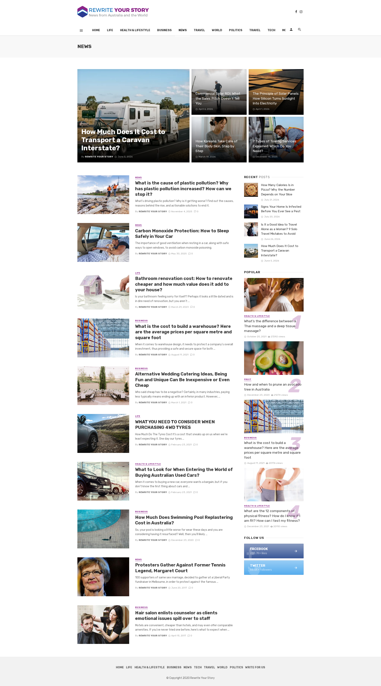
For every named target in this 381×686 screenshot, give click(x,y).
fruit (247, 379)
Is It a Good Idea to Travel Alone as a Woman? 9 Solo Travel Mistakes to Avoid (279, 229)
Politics (235, 30)
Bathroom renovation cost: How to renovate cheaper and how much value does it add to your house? (183, 284)
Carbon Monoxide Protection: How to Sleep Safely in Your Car (182, 233)
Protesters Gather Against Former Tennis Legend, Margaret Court (180, 568)
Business (164, 30)
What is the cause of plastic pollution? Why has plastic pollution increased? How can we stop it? (183, 188)
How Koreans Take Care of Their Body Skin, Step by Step (216, 146)
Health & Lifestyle (135, 30)
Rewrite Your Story (99, 156)
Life (110, 30)
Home (96, 30)
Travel (199, 30)
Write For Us (255, 667)
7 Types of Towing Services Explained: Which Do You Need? (274, 146)
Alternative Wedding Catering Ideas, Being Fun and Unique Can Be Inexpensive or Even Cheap (182, 379)
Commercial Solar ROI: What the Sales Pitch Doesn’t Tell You (217, 98)
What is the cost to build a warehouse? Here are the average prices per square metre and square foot (183, 332)
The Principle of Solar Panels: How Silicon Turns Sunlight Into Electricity (276, 98)
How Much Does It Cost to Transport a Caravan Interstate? (123, 140)
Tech (271, 30)
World (217, 30)
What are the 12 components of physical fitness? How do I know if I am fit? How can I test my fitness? (272, 516)
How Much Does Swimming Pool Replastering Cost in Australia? (184, 520)
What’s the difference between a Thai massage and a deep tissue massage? (270, 326)
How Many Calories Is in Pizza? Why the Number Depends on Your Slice (278, 189)
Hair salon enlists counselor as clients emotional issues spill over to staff (176, 615)
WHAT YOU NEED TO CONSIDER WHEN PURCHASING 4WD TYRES (175, 424)
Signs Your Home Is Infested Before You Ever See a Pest (281, 209)
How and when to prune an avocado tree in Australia (272, 386)
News (183, 30)
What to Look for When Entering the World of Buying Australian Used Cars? (184, 472)
